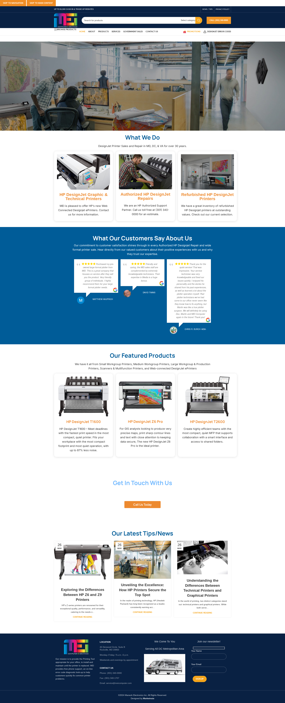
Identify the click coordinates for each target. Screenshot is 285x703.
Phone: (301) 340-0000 (111, 673)
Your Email (196, 664)
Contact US (106, 668)
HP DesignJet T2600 (207, 421)
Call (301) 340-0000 (219, 20)
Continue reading (82, 617)
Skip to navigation (13, 3)
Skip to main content (41, 3)
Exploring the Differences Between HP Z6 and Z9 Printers (82, 595)
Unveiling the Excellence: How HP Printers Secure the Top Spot (142, 590)
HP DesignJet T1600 (83, 421)
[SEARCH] (198, 20)
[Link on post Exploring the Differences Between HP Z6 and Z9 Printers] (82, 562)
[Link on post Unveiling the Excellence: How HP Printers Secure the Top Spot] (142, 560)
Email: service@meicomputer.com (116, 683)
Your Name (196, 651)
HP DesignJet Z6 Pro (145, 421)
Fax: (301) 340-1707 (109, 678)
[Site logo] (65, 20)
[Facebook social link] (197, 9)
